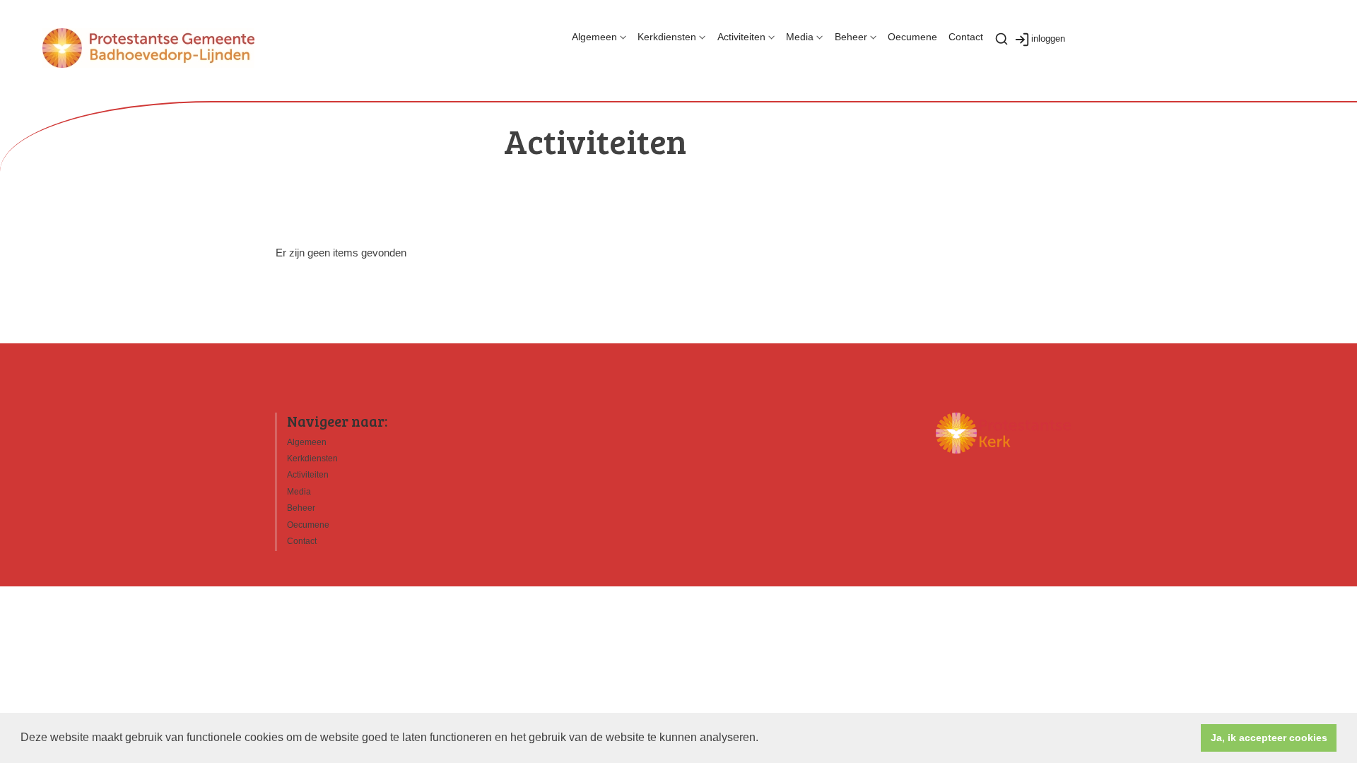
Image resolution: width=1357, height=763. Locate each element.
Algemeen (594, 36)
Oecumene (912, 36)
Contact (965, 36)
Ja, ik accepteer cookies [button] (1269, 737)
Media (799, 36)
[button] (763, 739)
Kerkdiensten (667, 36)
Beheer (851, 36)
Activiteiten (741, 36)
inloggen (1048, 38)
